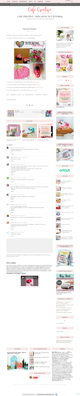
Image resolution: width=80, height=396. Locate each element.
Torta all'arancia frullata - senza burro (64, 312)
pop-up (64, 373)
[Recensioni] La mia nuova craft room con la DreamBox (67, 219)
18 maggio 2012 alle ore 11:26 (18, 232)
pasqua (70, 372)
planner (61, 373)
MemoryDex (59, 357)
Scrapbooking (23, 1)
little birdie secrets (39, 87)
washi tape (61, 380)
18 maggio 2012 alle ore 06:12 (21, 222)
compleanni (67, 362)
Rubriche (40, 1)
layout (57, 369)
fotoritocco (57, 365)
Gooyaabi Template (60, 384)
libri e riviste (64, 369)
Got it (68, 2)
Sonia (12, 194)
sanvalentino (54, 377)
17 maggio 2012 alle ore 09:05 (18, 147)
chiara (12, 164)
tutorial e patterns (11, 99)
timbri (68, 378)
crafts (66, 363)
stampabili (62, 378)
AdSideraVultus (36, 82)
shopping (58, 378)
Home (8, 1)
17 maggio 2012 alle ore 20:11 (19, 215)
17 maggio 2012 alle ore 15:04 (20, 204)
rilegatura (58, 375)
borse (58, 359)
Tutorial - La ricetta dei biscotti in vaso (42, 366)
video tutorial (55, 380)
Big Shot (54, 352)
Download (15, 1)
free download (63, 365)
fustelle (67, 365)
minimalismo (60, 370)
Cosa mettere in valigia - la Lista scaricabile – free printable (66, 182)
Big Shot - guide (61, 352)
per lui (58, 373)
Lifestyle (54, 357)
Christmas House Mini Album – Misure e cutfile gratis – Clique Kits (16, 353)
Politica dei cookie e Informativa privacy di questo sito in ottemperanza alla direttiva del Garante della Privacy (64, 341)
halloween (67, 367)
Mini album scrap (56, 358)
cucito (69, 363)
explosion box (69, 364)
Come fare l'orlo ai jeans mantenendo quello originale (66, 188)
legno (61, 369)
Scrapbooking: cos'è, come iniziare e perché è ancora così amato (67, 194)
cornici (70, 362)
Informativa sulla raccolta (29, 394)
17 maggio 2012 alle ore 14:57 (19, 194)
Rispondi (12, 174)
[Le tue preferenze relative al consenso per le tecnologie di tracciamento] (78, 394)
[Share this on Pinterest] (30, 105)
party (68, 372)
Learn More (63, 2)
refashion (54, 374)
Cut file (66, 352)
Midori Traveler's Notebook (67, 357)
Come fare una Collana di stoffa (67, 212)
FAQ (35, 1)
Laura (12, 215)
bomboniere (13, 94)
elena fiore (13, 222)
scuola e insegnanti (69, 377)
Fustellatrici (58, 356)
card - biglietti (63, 359)
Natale (30, 1)
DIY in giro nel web (30, 94)
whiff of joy (38, 84)
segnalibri (54, 378)
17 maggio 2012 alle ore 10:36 (19, 164)
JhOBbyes (13, 204)
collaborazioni (55, 362)
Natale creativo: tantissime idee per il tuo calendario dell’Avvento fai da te (67, 207)
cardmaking (55, 361)
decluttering (54, 364)
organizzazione (58, 372)
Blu (11, 147)
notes (53, 372)
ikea (66, 368)
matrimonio (55, 370)
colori (63, 362)
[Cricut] (65, 171)
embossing (64, 364)
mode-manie (66, 370)
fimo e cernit (38, 94)
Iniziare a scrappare (65, 356)
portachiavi (68, 373)
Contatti (48, 1)
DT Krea (59, 354)
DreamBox (54, 356)
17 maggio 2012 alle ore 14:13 (19, 185)
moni (12, 232)
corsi (53, 363)
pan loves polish (33, 90)
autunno (62, 358)
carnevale (60, 361)
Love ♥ (12, 185)
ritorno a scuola (65, 375)
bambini (67, 358)
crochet (19, 94)
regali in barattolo (59, 374)
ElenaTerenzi (14, 157)
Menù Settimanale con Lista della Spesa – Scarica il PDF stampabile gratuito (66, 231)
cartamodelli (64, 361)
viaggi (69, 379)
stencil (65, 378)
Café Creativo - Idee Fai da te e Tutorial (40, 16)
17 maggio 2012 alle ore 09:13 (22, 157)
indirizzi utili (69, 368)
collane (61, 362)
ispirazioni (54, 369)
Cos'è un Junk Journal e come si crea (64, 307)
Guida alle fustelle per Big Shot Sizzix (41, 357)
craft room (63, 363)
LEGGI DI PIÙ (63, 47)
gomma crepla (60, 367)
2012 (30, 26)
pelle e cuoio (54, 373)
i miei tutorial (57, 368)
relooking (65, 374)
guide (64, 367)
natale (70, 371)
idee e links (62, 368)
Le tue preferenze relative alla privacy (45, 394)
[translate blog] (64, 320)
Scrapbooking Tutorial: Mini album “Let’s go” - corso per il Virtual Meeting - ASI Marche (67, 237)
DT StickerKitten (69, 354)
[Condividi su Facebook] (27, 105)
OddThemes (41, 384)
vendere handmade (65, 379)
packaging (45, 94)
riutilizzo (70, 375)
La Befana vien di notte (65, 224)
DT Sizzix (63, 354)
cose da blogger (57, 363)
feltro (53, 365)
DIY (23, 94)
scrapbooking (61, 377)
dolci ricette (59, 364)
